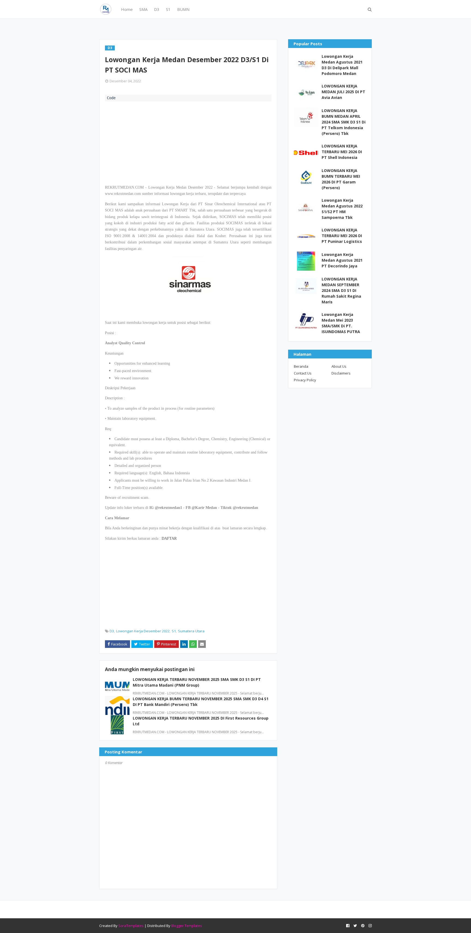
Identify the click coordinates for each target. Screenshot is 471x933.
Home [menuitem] (127, 9)
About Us (338, 366)
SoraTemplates (131, 925)
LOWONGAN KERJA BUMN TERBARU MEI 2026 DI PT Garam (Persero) (341, 179)
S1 (174, 631)
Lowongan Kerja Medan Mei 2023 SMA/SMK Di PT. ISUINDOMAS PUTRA (341, 323)
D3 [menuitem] (156, 9)
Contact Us (303, 373)
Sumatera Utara (191, 631)
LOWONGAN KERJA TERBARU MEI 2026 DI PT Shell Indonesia (342, 151)
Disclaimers (341, 373)
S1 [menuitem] (168, 9)
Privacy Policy (305, 380)
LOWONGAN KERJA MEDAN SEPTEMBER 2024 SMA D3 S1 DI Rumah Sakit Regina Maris (341, 290)
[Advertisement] (188, 142)
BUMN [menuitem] (183, 9)
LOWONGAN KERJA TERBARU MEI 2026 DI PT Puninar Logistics (342, 235)
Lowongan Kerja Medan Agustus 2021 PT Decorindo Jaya (342, 260)
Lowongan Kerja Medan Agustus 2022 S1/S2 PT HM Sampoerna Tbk (342, 209)
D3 (112, 631)
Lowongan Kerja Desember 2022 (143, 631)
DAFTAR (169, 538)
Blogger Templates (186, 925)
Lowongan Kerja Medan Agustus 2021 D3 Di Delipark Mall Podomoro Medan (342, 65)
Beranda (301, 366)
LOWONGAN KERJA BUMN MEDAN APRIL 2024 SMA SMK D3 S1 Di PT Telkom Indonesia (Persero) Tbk (344, 122)
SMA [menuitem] (143, 9)
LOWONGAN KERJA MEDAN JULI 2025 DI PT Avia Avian (343, 91)
